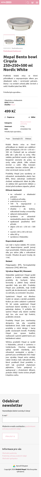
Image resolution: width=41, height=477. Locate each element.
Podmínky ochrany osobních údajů (14, 456)
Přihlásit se (10, 436)
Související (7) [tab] (18, 139)
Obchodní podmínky (9, 453)
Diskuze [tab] (28, 139)
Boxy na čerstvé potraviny (25, 123)
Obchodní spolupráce (10, 458)
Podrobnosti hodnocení (12, 51)
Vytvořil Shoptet (22, 466)
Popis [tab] (8, 139)
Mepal (13, 104)
